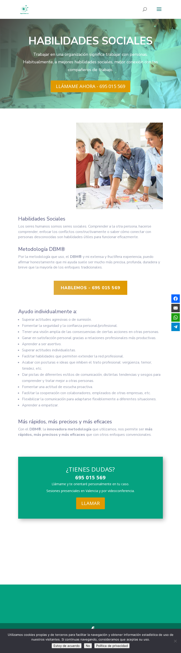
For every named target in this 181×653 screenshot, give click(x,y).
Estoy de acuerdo (66, 646)
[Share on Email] (175, 308)
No (88, 646)
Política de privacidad (112, 646)
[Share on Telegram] (175, 327)
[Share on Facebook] (175, 298)
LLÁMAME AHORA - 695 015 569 (90, 86)
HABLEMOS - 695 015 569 (90, 288)
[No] (175, 641)
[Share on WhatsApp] (175, 317)
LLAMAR (90, 503)
